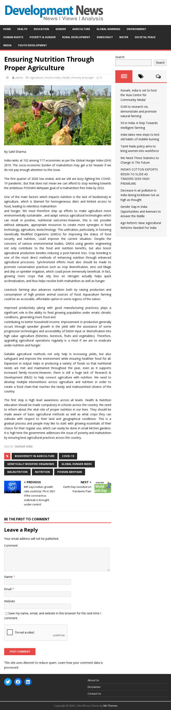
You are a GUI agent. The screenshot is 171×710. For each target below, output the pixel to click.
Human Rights (13, 37)
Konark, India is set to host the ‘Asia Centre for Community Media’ (139, 95)
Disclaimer (94, 687)
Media (7, 45)
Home (7, 29)
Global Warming (108, 29)
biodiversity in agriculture (34, 456)
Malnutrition (17, 472)
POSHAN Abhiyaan (69, 472)
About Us (93, 680)
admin (19, 77)
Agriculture (81, 29)
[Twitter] (8, 682)
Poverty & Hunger (43, 37)
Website (9, 601)
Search (119, 57)
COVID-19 (68, 456)
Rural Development (76, 37)
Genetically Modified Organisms (30, 464)
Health (22, 29)
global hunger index (77, 464)
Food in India (53, 77)
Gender (60, 29)
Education (41, 29)
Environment (136, 29)
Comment (11, 545)
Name (8, 577)
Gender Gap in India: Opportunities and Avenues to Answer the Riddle (141, 211)
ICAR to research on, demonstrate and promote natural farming (139, 111)
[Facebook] (18, 682)
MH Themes (110, 705)
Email (8, 589)
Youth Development (32, 45)
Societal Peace (145, 37)
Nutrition (42, 472)
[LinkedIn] (28, 682)
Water (123, 37)
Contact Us (94, 693)
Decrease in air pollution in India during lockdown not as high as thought (140, 195)
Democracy (105, 37)
